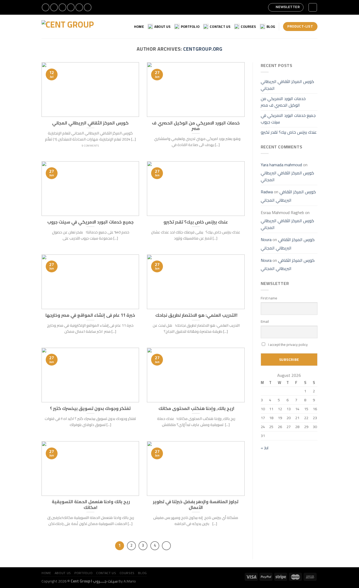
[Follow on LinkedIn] (87, 7)
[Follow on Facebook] (45, 7)
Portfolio (190, 26)
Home (139, 26)
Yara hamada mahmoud (281, 165)
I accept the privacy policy (287, 344)
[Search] (313, 7)
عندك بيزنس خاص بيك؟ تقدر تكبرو (289, 132)
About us (162, 26)
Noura (266, 239)
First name (269, 298)
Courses (248, 26)
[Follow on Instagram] (54, 7)
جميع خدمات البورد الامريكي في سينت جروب (288, 118)
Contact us (220, 26)
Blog (270, 26)
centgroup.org (202, 49)
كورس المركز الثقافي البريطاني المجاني (287, 84)
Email (265, 321)
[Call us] (79, 7)
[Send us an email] (71, 7)
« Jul (264, 448)
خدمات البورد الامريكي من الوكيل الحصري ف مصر (283, 102)
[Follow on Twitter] (62, 7)
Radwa (267, 192)
